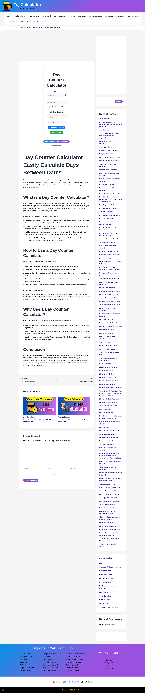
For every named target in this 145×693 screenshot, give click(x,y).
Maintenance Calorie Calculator (109, 291)
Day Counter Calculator (107, 370)
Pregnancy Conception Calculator (110, 326)
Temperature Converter (107, 484)
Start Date (56, 91)
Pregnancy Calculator (106, 333)
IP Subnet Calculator (106, 412)
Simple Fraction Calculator (108, 242)
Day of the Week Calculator (108, 367)
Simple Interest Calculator (108, 170)
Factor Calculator (105, 258)
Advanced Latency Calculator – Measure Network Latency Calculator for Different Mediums (110, 456)
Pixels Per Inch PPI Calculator (109, 431)
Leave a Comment (28, 419)
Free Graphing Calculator (107, 205)
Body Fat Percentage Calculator (110, 301)
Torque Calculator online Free (109, 279)
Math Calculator (34, 16)
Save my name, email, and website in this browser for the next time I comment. (46, 474)
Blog (101, 563)
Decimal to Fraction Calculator (109, 255)
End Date (56, 98)
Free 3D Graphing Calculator (109, 208)
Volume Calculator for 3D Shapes (110, 491)
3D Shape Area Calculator (108, 498)
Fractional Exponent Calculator (109, 529)
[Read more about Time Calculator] (74, 405)
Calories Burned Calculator (108, 298)
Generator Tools (10, 22)
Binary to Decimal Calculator (108, 381)
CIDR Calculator (104, 409)
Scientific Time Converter (107, 349)
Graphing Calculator (26, 668)
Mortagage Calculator (27, 657)
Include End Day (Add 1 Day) (57, 106)
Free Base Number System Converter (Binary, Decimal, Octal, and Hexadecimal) (110, 199)
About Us (108, 660)
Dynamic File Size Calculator (109, 441)
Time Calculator (64, 417)
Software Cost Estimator (107, 444)
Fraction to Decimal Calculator (109, 251)
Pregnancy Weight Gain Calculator (110, 323)
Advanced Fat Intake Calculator (109, 305)
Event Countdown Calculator (56, 141)
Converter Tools (133, 16)
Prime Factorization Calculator (109, 508)
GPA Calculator (104, 130)
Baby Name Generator (106, 330)
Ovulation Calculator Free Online (110, 239)
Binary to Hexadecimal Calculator (110, 387)
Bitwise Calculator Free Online (109, 399)
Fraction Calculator (26, 670)
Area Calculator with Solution (109, 494)
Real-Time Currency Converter (109, 157)
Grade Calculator (25, 662)
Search (118, 101)
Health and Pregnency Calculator (54, 16)
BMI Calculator (24, 659)
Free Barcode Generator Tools (109, 215)
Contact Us (108, 668)
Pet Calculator (24, 22)
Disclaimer (108, 666)
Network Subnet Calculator (108, 402)
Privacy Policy (108, 663)
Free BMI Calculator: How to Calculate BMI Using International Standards (110, 124)
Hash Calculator (104, 427)
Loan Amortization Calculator (109, 150)
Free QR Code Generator (107, 218)
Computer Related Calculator (115, 16)
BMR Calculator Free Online (108, 294)
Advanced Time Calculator (108, 406)
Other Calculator (37, 22)
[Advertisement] (56, 48)
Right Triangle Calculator (107, 526)
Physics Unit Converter (107, 288)
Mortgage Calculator (106, 154)
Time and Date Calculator (77, 16)
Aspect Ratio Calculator (107, 434)
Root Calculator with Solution (109, 501)
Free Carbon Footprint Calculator (110, 193)
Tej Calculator (27, 4)
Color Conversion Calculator (108, 437)
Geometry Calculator (106, 147)
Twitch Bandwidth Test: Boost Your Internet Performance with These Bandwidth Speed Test (110, 393)
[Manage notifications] (3, 690)
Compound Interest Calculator (109, 161)
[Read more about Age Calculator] (39, 405)
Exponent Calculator (106, 523)
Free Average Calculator (107, 184)
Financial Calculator (19, 16)
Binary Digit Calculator (106, 374)
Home (7, 16)
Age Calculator (29, 417)
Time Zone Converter (106, 212)
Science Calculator (95, 16)
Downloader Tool (105, 574)
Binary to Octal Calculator (107, 384)
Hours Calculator (105, 364)
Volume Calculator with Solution (109, 487)
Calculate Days (57, 132)
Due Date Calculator (106, 319)
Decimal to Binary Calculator (108, 377)
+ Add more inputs (56, 127)
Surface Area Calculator (107, 504)
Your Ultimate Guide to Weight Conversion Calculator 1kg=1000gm (109, 136)
